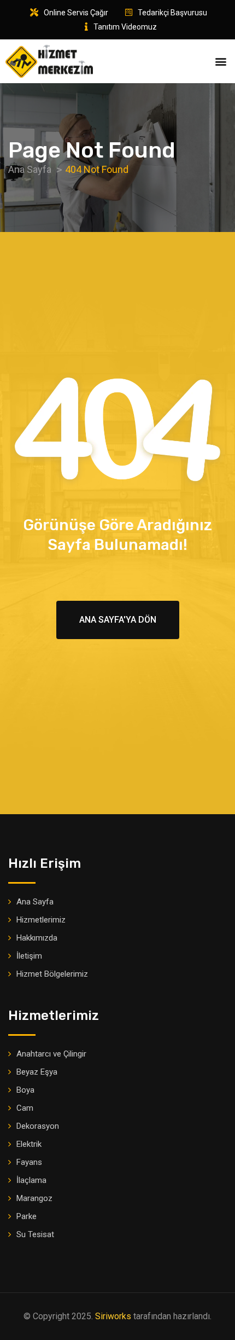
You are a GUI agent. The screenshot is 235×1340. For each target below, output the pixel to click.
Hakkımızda (36, 938)
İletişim (29, 956)
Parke (26, 1216)
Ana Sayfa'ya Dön (117, 619)
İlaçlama (31, 1180)
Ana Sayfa (35, 902)
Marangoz (34, 1198)
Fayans (29, 1162)
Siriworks (113, 1316)
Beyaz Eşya (36, 1072)
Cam (24, 1108)
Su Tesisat (35, 1234)
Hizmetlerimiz (41, 920)
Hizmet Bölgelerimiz (52, 974)
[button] (221, 62)
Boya (25, 1090)
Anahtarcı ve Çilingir (51, 1054)
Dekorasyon (37, 1126)
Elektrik (29, 1144)
